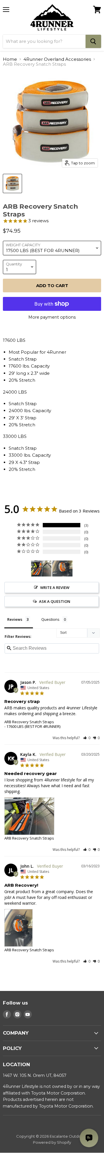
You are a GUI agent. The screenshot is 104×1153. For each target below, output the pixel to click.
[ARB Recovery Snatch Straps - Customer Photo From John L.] (62, 568)
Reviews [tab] (14, 619)
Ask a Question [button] (54, 601)
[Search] (93, 41)
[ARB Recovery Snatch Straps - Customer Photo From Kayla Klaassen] (41, 568)
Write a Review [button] (54, 587)
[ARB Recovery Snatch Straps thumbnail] (12, 183)
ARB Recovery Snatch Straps (29, 721)
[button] (86, 737)
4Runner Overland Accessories (57, 59)
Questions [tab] (50, 619)
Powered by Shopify (52, 1142)
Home (10, 59)
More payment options (52, 317)
